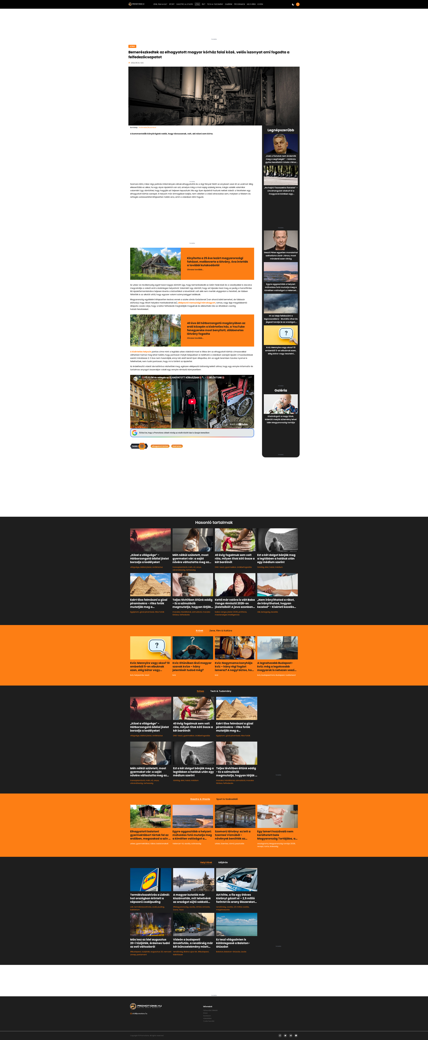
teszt (147, 675)
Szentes (224, 843)
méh (190, 567)
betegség (265, 612)
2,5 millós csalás (241, 907)
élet (267, 567)
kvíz (132, 675)
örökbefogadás (244, 567)
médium (279, 567)
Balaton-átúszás (232, 951)
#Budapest (135, 951)
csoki (154, 907)
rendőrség (178, 951)
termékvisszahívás (142, 907)
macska (176, 612)
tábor (153, 843)
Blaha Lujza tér (190, 951)
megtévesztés (223, 909)
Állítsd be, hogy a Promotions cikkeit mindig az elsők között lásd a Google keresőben (174, 433)
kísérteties (177, 446)
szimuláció (197, 612)
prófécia (243, 612)
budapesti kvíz (268, 675)
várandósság (179, 570)
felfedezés (185, 614)
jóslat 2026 (232, 612)
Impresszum (207, 1016)
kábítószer (178, 954)
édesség (274, 846)
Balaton (219, 951)
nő (194, 567)
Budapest (280, 675)
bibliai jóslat (146, 567)
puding (161, 907)
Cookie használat (208, 1021)
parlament (142, 954)
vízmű (232, 843)
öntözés (206, 907)
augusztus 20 (156, 951)
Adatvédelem (207, 1018)
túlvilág (260, 567)
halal (271, 567)
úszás (243, 951)
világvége (135, 567)
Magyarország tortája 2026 (282, 843)
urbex (132, 843)
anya (198, 567)
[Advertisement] (214, 24)
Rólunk (205, 1013)
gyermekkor (230, 567)
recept (260, 846)
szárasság (196, 843)
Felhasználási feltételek (210, 1010)
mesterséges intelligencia (227, 614)
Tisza (181, 909)
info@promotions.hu (139, 1013)
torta (266, 846)
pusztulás (239, 843)
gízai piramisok (147, 612)
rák (258, 612)
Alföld (199, 907)
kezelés (274, 612)
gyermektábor (143, 843)
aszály (187, 843)
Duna (175, 909)
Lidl (131, 907)
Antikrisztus (157, 567)
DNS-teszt (219, 567)
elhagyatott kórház (160, 446)
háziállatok (186, 612)
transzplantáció (180, 567)
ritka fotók (159, 612)
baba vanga (221, 612)
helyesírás (139, 675)
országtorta (263, 843)
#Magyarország (180, 907)
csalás (230, 907)
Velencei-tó (178, 843)
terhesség (191, 570)
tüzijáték (146, 951)
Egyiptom (134, 612)
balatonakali (162, 843)
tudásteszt (291, 675)
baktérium (135, 909)
